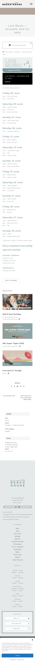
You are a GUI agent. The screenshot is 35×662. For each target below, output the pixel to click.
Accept (17, 655)
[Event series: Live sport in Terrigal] (8, 373)
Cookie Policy (13, 659)
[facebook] (16, 507)
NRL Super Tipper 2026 (13, 343)
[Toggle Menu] (31, 4)
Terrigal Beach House (11, 442)
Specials (7, 431)
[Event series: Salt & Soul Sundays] (19, 319)
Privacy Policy (20, 659)
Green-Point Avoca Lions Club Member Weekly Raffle (25, 397)
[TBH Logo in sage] (17, 480)
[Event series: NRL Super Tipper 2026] (19, 346)
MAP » (20, 502)
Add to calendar (11, 280)
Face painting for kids (9, 396)
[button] (32, 640)
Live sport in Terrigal (12, 370)
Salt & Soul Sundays (12, 314)
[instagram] (19, 507)
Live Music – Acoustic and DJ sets (14, 425)
